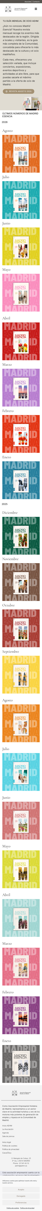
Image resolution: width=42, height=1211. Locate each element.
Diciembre (10, 512)
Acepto (21, 1189)
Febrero (8, 410)
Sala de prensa (8, 1136)
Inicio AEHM (7, 1126)
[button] (36, 9)
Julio (5, 177)
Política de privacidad (27, 1208)
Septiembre (10, 651)
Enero (6, 457)
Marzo (7, 364)
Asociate (28, 2)
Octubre (8, 605)
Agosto (7, 130)
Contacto (36, 2)
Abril (6, 318)
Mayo (6, 269)
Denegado (21, 1196)
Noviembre (10, 559)
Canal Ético (6, 1153)
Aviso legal (6, 1142)
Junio (6, 223)
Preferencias (21, 1202)
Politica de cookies (13, 1208)
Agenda (5, 1133)
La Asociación (7, 1129)
